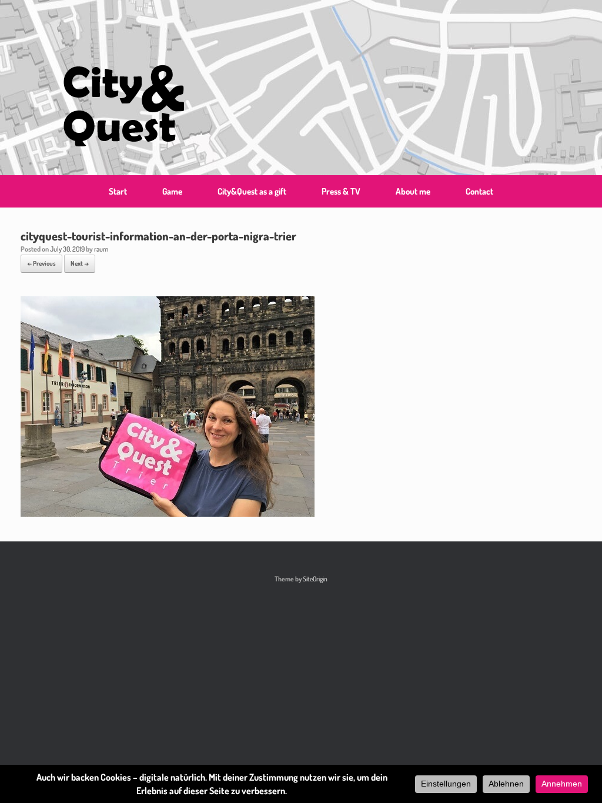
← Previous (41, 263)
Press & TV (341, 191)
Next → (80, 263)
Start (118, 191)
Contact (479, 191)
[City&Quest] (123, 87)
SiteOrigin (315, 578)
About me (413, 191)
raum (101, 249)
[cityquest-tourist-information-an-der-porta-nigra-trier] (168, 513)
